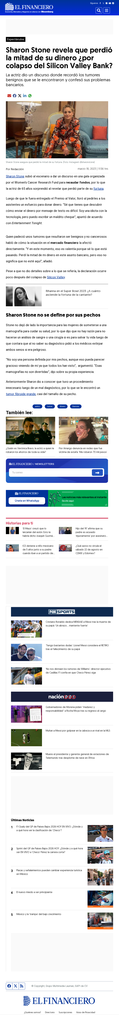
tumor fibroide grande (21, 394)
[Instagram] (107, 3)
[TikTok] (113, 3)
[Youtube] (110, 3)
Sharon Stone (15, 176)
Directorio (50, 1013)
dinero (62, 406)
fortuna (98, 188)
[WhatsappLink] (57, 498)
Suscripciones (65, 1013)
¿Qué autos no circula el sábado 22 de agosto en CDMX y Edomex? (89, 550)
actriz (37, 406)
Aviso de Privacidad (85, 1013)
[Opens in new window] (26, 628)
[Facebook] (100, 3)
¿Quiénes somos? (32, 1013)
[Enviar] (97, 472)
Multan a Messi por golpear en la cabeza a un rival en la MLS (78, 731)
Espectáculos (15, 39)
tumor (49, 406)
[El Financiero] (29, 8)
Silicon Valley (56, 277)
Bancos (76, 406)
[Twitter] (104, 3)
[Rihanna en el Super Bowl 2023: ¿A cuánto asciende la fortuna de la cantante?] (24, 296)
